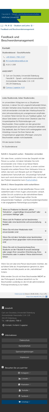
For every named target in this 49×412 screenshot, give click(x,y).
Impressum (24, 357)
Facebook (24, 396)
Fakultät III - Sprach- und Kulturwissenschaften (20, 14)
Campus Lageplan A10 (15, 87)
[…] (2, 25)
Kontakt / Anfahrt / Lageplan (16, 325)
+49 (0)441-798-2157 (15, 57)
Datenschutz (25, 340)
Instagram (24, 373)
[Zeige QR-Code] (46, 296)
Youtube (24, 390)
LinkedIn (24, 378)
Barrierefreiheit (24, 346)
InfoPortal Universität (10, 17)
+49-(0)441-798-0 (13, 320)
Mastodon (25, 384)
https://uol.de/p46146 (33, 296)
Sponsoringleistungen (24, 351)
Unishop (24, 402)
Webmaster (19, 294)
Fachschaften (31, 180)
